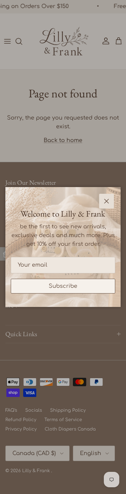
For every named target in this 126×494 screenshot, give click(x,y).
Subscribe (63, 286)
